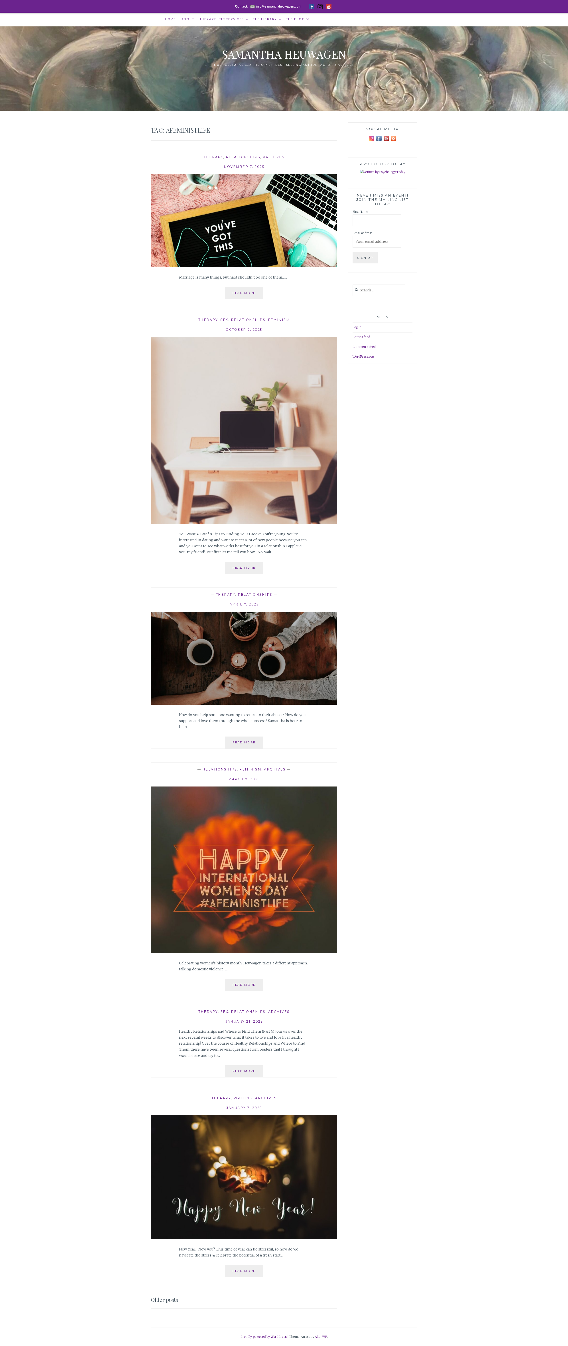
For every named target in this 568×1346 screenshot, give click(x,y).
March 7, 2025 (244, 779)
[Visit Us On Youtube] (386, 141)
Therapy (213, 157)
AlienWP (321, 1337)
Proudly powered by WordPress (264, 1337)
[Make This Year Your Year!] (244, 1238)
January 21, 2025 (244, 1021)
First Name (360, 212)
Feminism (279, 320)
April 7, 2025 (244, 604)
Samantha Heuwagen (284, 54)
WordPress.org (363, 356)
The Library (265, 19)
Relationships (243, 157)
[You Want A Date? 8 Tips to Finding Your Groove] (244, 522)
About (187, 19)
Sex (224, 320)
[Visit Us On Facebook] (379, 141)
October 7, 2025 (244, 330)
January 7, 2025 (244, 1108)
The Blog (295, 19)
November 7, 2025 (244, 167)
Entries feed (361, 337)
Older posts (164, 1299)
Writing (243, 1098)
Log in (357, 327)
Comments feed (364, 347)
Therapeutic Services (222, 19)
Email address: (363, 233)
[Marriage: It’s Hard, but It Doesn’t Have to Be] (244, 266)
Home (170, 19)
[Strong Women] (244, 952)
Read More (248, 295)
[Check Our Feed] (393, 141)
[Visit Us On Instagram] (371, 141)
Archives (273, 157)
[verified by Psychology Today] (382, 172)
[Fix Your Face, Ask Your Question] (244, 703)
